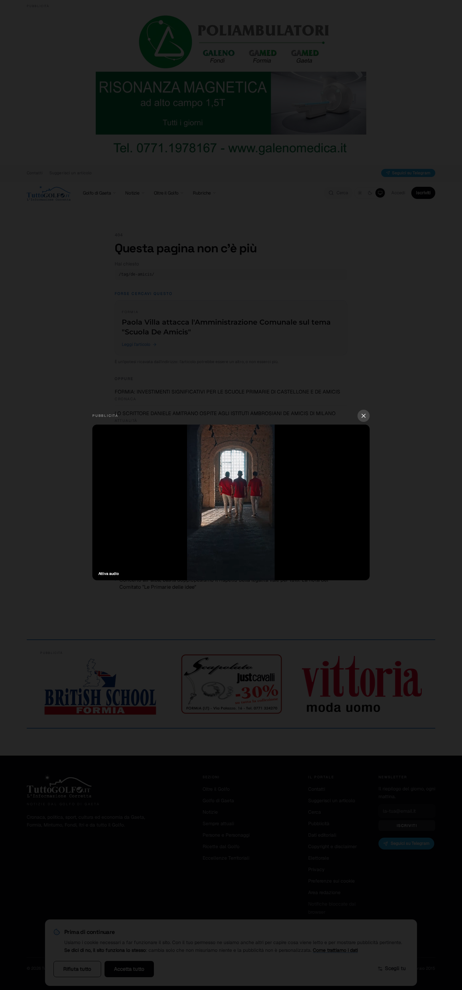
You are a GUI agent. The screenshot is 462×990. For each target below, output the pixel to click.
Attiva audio (108, 573)
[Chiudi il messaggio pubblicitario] (363, 416)
